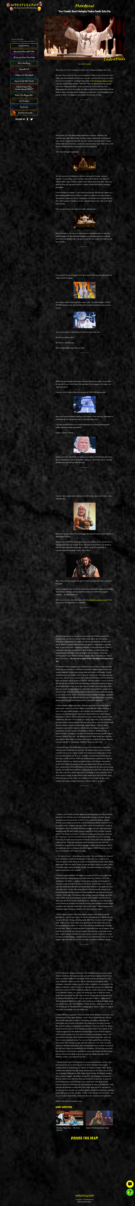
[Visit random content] (130, 1192)
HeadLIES (24, 69)
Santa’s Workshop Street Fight (97, 1128)
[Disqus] (85, 1164)
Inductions (24, 45)
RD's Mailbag (24, 63)
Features (24, 107)
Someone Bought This (24, 51)
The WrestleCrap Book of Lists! (101, 81)
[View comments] (130, 1184)
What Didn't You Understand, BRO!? (24, 88)
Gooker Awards (25, 113)
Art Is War (24, 101)
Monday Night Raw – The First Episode (68, 1129)
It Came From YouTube (24, 57)
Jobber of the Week (24, 75)
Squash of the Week (24, 81)
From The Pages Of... (24, 95)
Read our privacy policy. (85, 1201)
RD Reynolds (87, 64)
